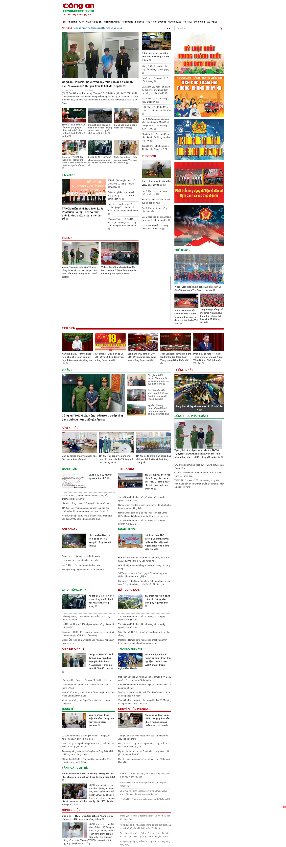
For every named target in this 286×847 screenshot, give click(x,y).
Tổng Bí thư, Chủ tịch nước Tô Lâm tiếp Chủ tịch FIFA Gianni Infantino (155, 149)
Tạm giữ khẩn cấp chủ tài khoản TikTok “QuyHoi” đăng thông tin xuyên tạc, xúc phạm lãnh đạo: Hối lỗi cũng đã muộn (197, 453)
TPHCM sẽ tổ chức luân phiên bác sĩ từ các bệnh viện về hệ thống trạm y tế (153, 459)
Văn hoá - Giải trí (74, 767)
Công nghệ (199, 22)
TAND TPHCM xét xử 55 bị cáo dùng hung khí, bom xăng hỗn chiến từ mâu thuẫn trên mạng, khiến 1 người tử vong (199, 483)
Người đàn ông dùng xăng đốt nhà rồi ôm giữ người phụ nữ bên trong (157, 409)
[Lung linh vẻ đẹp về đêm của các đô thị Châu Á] (199, 389)
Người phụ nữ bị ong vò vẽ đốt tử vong (81, 556)
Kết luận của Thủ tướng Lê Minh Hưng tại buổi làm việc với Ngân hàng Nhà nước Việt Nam (157, 542)
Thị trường (127, 22)
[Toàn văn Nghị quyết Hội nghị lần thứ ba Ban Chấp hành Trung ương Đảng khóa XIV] (175, 342)
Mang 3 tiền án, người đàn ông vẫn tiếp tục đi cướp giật (156, 68)
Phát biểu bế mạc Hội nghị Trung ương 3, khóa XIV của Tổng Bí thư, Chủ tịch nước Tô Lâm (207, 359)
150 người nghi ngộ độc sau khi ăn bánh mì (83, 569)
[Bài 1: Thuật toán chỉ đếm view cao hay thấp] (156, 169)
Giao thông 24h (94, 22)
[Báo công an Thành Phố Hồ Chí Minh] (78, 7)
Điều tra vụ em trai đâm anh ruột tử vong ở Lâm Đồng (98, 28)
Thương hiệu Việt (131, 648)
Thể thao (151, 22)
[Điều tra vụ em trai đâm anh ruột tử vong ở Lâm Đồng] (156, 40)
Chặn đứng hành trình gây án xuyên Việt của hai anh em (125, 160)
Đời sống (139, 22)
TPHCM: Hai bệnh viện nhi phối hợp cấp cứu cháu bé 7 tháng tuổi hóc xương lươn (116, 459)
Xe (208, 22)
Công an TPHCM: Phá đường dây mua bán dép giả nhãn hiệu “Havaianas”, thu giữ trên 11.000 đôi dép (101, 661)
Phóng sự (149, 156)
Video (214, 22)
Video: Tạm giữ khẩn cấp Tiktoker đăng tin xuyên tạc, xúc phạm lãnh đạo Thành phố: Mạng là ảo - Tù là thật (79, 272)
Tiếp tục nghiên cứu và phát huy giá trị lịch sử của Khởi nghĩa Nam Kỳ (121, 195)
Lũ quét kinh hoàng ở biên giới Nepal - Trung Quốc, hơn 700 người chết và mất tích (100, 129)
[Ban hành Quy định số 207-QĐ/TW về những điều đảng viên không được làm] (143, 342)
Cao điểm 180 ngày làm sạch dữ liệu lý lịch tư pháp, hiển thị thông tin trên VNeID (156, 90)
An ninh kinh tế (111, 22)
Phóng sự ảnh (185, 370)
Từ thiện (187, 22)
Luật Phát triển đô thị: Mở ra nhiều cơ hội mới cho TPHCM (156, 109)
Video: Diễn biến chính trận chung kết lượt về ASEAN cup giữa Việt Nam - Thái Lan (197, 288)
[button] (167, 27)
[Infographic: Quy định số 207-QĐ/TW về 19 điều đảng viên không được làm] (110, 342)
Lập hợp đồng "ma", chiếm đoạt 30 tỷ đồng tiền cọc (86, 680)
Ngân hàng (126, 529)
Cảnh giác (70, 469)
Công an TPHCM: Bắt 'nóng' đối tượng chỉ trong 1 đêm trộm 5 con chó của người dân (74, 161)
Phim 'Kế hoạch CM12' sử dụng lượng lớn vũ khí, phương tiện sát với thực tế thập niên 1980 (89, 775)
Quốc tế (162, 22)
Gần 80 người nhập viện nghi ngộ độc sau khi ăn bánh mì (79, 457)
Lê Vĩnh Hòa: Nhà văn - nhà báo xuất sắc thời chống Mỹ (145, 799)
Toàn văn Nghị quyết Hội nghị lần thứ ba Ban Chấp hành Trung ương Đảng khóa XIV (175, 357)
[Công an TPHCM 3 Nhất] (199, 53)
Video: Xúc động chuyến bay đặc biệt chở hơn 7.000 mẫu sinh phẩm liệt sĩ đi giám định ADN (119, 270)
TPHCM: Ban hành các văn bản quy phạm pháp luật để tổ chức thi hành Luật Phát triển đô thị (74, 130)
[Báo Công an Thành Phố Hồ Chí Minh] (64, 21)
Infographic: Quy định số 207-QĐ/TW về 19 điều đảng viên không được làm (110, 357)
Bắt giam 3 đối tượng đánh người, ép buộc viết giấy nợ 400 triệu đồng (158, 379)
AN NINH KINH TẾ (69, 90)
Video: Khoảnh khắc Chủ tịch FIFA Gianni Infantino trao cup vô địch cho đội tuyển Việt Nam (186, 317)
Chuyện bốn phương (134, 709)
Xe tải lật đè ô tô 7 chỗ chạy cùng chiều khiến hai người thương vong (100, 160)
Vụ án (81, 22)
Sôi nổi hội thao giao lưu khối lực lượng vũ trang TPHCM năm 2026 (122, 183)
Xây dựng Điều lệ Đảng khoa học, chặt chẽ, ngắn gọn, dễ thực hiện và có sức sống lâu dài (77, 359)
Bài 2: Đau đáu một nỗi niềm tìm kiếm (126, 126)
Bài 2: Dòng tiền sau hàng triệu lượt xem (81, 565)
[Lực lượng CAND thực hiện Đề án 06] (199, 182)
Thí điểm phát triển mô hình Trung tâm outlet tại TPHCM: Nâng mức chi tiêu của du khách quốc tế (157, 481)
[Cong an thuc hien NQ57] (199, 139)
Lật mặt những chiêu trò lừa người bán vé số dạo (85, 503)
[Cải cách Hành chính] (199, 225)
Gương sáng (174, 22)
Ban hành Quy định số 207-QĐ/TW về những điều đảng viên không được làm (142, 357)
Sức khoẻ (69, 428)
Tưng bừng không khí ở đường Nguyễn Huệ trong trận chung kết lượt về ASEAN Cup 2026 (211, 316)
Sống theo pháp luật (190, 416)
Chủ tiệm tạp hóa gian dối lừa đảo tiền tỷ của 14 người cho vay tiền (156, 137)
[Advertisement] (164, 9)
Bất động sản (129, 589)
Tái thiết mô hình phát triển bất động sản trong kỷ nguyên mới (157, 599)
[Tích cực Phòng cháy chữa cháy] (199, 96)
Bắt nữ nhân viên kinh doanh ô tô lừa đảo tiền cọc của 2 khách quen (158, 394)
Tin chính (72, 22)
